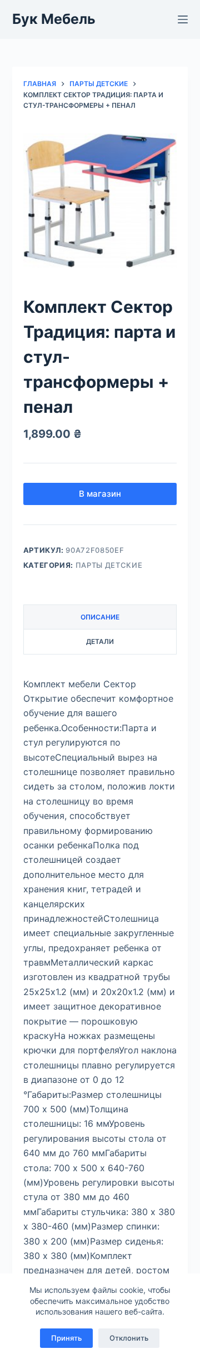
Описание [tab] (100, 617)
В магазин (100, 493)
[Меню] (183, 19)
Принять (66, 1337)
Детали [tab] (100, 641)
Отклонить (128, 1337)
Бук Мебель (54, 19)
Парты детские (109, 565)
